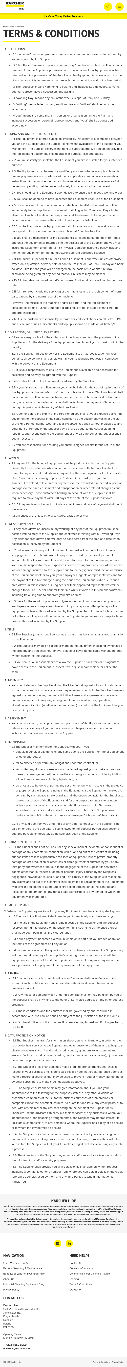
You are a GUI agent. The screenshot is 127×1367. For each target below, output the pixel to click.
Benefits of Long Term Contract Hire (24, 1273)
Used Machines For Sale (17, 1263)
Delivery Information (81, 1268)
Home (5, 26)
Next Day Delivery (113, 1209)
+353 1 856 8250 (16, 1344)
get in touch (63, 1214)
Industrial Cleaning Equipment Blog (23, 1284)
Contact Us (75, 1263)
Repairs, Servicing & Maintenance (22, 1268)
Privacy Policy (11, 1289)
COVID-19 (75, 1289)
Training (74, 1279)
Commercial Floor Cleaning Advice (89, 1273)
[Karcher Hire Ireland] (14, 6)
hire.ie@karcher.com (18, 1348)
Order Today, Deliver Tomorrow (66, 16)
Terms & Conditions (80, 1284)
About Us (8, 1279)
